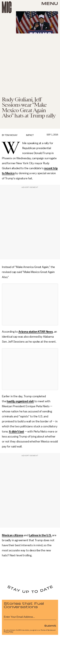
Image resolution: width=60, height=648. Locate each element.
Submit (50, 625)
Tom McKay (11, 135)
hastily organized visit (20, 401)
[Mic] (7, 7)
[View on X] (30, 304)
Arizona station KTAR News (35, 331)
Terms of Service (47, 630)
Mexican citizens (12, 535)
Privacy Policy (8, 632)
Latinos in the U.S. (40, 535)
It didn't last (16, 431)
